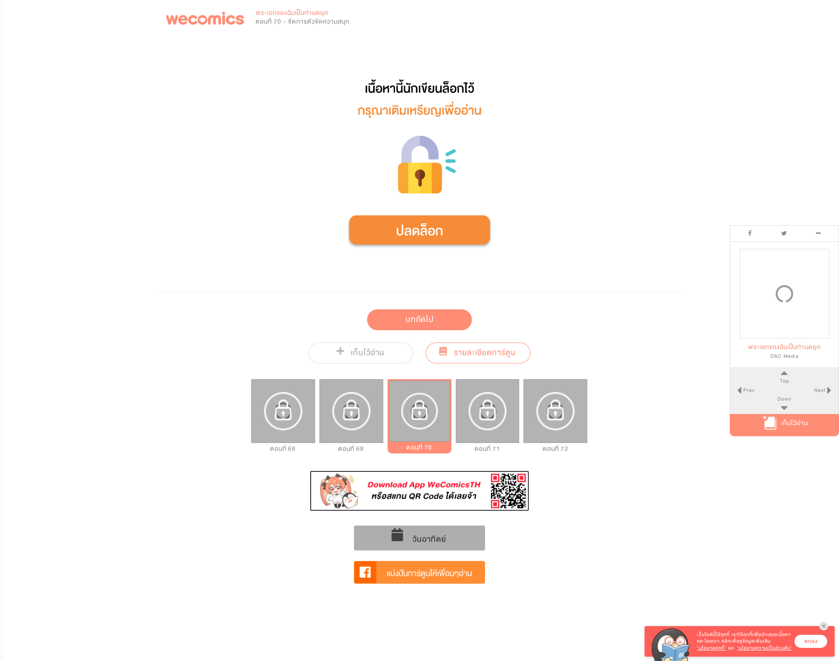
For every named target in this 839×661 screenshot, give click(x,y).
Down (784, 398)
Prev (748, 389)
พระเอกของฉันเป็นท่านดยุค (292, 12)
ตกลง (811, 641)
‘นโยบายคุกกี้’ (711, 648)
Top (784, 380)
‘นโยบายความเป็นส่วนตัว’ (764, 648)
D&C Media (784, 355)
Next (820, 389)
